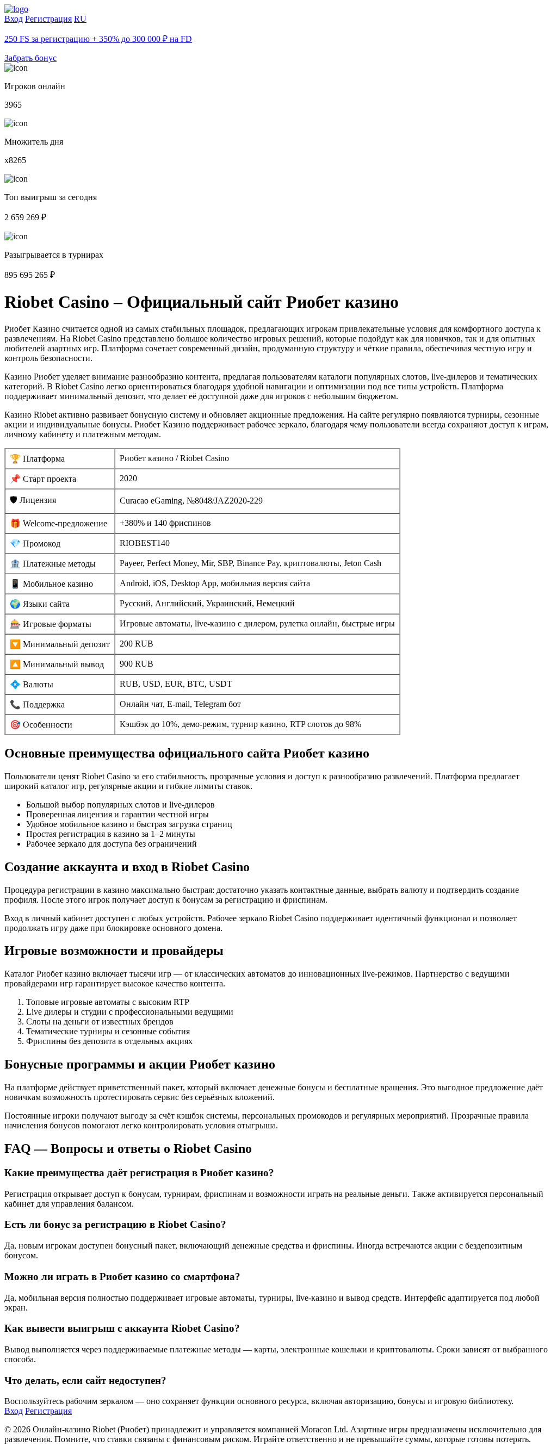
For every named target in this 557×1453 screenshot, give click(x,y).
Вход (13, 18)
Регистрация (48, 18)
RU (80, 18)
